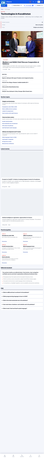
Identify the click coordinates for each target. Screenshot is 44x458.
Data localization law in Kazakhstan (10, 123)
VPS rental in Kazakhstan (7, 125)
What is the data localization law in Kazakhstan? (15, 300)
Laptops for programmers (7, 111)
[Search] (30, 2)
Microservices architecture (8, 143)
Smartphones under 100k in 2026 (9, 106)
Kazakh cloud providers (7, 121)
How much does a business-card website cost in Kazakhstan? (19, 304)
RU (36, 1)
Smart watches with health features (10, 113)
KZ (33, 1)
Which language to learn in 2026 (9, 137)
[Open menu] (42, 2)
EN (38, 1)
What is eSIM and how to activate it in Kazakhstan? (16, 292)
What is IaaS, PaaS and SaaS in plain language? (15, 308)
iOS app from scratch (6, 141)
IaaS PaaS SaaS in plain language (9, 127)
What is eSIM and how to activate (9, 109)
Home (2, 9)
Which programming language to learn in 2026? (15, 296)
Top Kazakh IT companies (7, 139)
